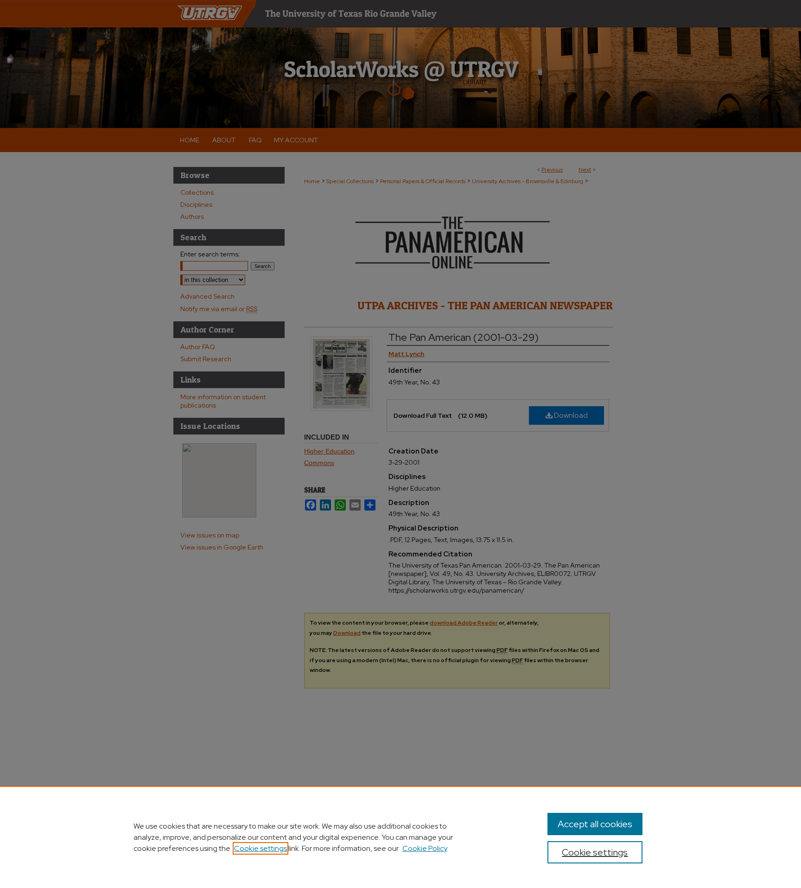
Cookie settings (260, 848)
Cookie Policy (424, 848)
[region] (400, 837)
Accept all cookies (595, 824)
